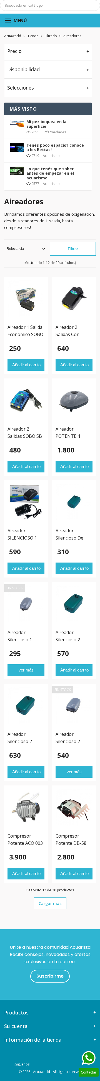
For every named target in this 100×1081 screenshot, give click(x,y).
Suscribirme (50, 976)
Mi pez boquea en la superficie (46, 124)
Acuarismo (51, 155)
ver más (26, 670)
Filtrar (73, 248)
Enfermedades (54, 132)
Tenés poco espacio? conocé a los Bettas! (55, 147)
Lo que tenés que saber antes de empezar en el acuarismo (50, 173)
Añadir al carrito (26, 364)
